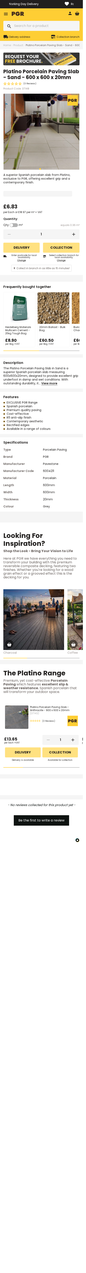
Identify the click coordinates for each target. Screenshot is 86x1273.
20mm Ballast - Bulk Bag (52, 328)
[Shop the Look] (9, 644)
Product (18, 45)
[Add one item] (73, 234)
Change (21, 260)
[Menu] (5, 14)
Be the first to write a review (41, 820)
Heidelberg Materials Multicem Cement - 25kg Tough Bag (18, 330)
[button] (41, 83)
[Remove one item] (9, 234)
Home (7, 45)
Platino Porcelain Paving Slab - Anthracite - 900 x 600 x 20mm (50, 710)
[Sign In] (69, 14)
